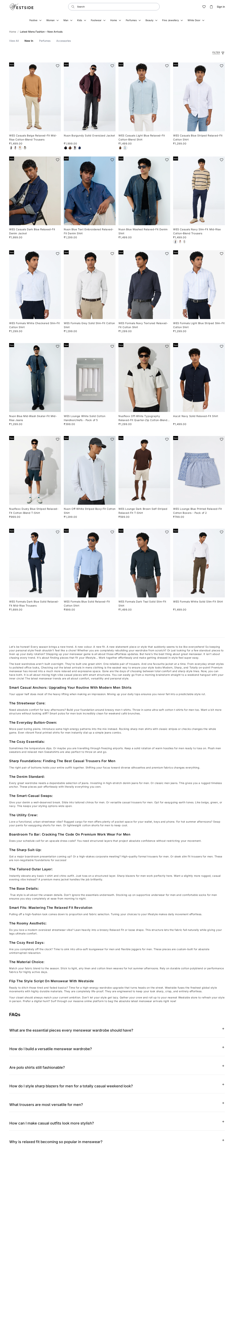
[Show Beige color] (20, 148)
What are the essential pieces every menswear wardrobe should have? (71, 1030)
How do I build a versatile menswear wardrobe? (50, 1049)
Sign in (221, 6)
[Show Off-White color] (25, 148)
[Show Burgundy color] (75, 148)
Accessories (63, 40)
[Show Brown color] (15, 148)
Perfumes (44, 40)
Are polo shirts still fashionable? (37, 1067)
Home (12, 31)
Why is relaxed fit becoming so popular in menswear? (56, 1142)
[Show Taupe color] (180, 241)
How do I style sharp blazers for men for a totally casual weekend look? (71, 1086)
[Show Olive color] (184, 241)
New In (28, 40)
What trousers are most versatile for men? (46, 1104)
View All (14, 40)
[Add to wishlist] (57, 66)
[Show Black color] (11, 148)
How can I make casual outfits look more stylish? (51, 1123)
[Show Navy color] (175, 241)
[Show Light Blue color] (125, 148)
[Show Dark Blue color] (79, 148)
